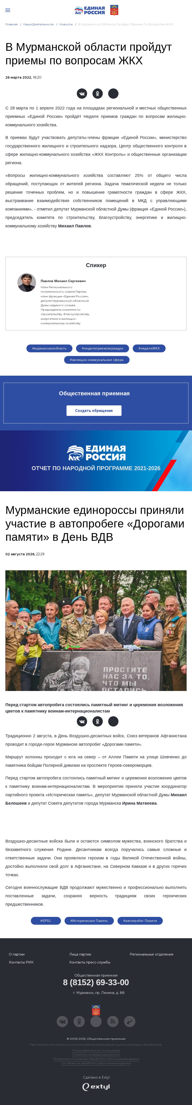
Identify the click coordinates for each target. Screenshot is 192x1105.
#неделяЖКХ (149, 348)
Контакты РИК (21, 962)
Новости (66, 24)
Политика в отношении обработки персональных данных (96, 1059)
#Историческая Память (89, 921)
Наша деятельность (38, 24)
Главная (11, 24)
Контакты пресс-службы (89, 962)
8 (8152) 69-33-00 (96, 982)
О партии (17, 954)
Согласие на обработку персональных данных (96, 1063)
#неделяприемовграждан (102, 348)
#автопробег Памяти (140, 921)
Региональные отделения (151, 954)
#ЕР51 (46, 921)
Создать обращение (94, 410)
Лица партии (80, 954)
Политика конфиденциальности (96, 1054)
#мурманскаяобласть (49, 348)
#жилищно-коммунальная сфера (96, 360)
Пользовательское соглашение (96, 1050)
